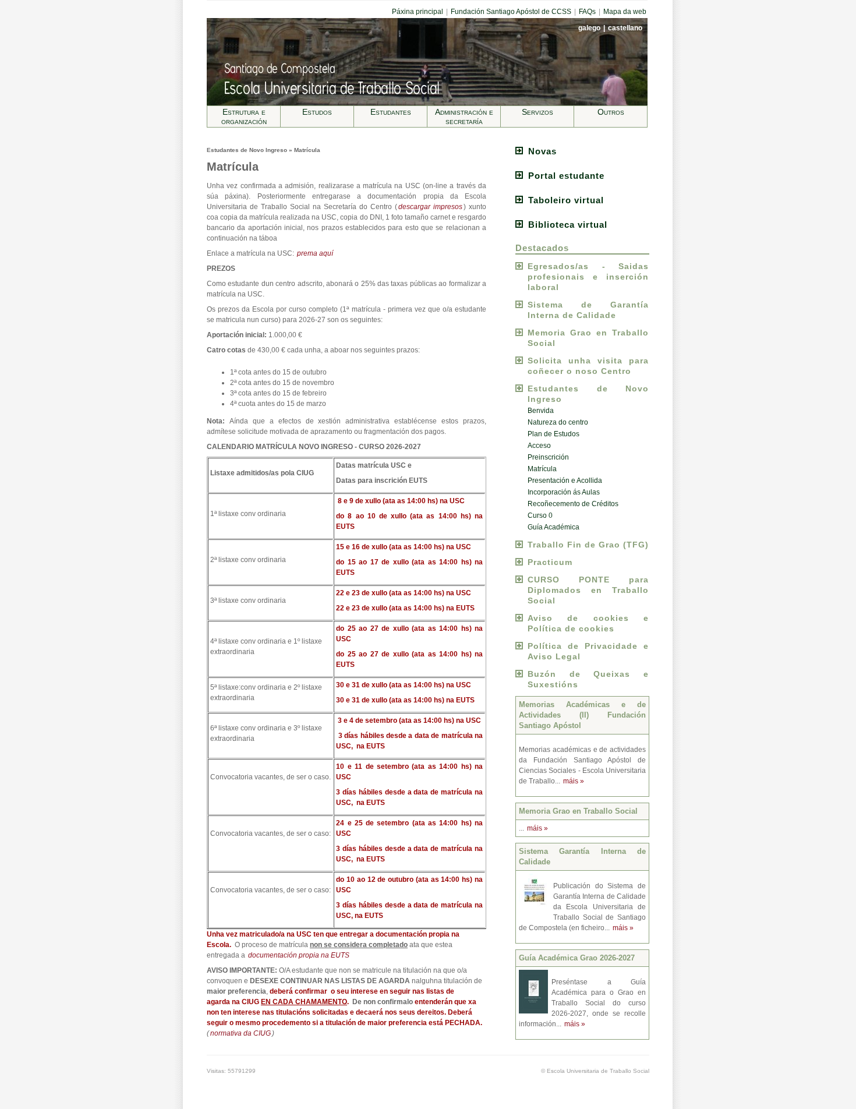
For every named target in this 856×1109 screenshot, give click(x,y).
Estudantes (390, 111)
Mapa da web (624, 12)
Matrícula (542, 469)
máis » (573, 781)
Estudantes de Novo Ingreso (588, 394)
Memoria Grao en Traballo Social (588, 338)
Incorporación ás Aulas (564, 492)
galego (590, 28)
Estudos (317, 111)
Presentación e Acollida (565, 480)
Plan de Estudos (553, 434)
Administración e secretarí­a (464, 116)
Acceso (539, 446)
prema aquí (315, 253)
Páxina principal (417, 12)
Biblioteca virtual (567, 224)
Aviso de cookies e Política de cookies (588, 623)
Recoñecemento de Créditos (573, 504)
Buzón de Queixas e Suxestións (588, 679)
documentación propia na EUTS (298, 955)
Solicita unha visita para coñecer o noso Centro (588, 366)
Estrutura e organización (244, 116)
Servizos (537, 111)
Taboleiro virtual (566, 200)
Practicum (550, 562)
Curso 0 (540, 515)
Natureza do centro (558, 422)
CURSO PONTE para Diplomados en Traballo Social (588, 590)
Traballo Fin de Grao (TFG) (588, 544)
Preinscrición (548, 457)
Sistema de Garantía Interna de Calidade (588, 310)
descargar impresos (430, 207)
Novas (542, 151)
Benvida (541, 411)
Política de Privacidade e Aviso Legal (588, 651)
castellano (625, 28)
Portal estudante (566, 176)
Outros (610, 111)
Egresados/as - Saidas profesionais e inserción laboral (588, 277)
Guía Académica (553, 527)
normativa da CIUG (240, 1033)
